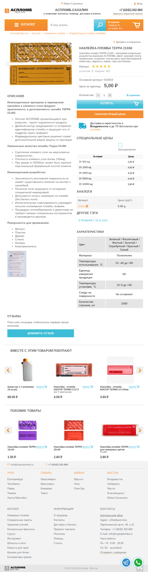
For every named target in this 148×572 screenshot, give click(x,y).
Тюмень (11, 493)
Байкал (79, 472)
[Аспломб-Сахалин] (18, 12)
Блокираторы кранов (19, 557)
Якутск (111, 488)
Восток (112, 472)
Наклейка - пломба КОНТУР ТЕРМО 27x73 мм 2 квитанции (66, 390)
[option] (39, 64)
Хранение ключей (17, 524)
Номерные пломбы (55, 33)
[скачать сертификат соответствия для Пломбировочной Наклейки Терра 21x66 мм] (17, 276)
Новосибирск (48, 479)
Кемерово (46, 488)
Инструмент (14, 538)
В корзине (113, 22)
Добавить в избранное (128, 42)
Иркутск (78, 479)
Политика (59, 533)
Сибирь (46, 472)
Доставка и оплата (90, 14)
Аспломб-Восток (19, 33)
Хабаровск (113, 483)
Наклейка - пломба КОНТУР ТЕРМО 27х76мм (114, 388)
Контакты (63, 14)
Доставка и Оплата (65, 524)
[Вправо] (139, 370)
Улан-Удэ (79, 488)
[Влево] (8, 370)
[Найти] (100, 25)
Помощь (74, 14)
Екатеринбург (15, 479)
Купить (107, 103)
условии (95, 129)
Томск (44, 493)
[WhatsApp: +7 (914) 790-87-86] (138, 562)
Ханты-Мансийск (17, 497)
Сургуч (11, 533)
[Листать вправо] (70, 63)
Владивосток (115, 479)
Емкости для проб (18, 547)
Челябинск (13, 483)
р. (121, 28)
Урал (10, 472)
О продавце (60, 515)
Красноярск (47, 483)
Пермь (11, 488)
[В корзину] (136, 25)
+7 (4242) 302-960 (130, 10)
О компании (50, 14)
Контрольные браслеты (21, 529)
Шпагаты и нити (16, 543)
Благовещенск (115, 493)
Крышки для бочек (18, 552)
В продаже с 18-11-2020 (93, 220)
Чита (77, 483)
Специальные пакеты (19, 520)
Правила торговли (64, 529)
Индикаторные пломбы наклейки (87, 33)
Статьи (58, 543)
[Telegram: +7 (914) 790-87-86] (126, 562)
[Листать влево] (8, 63)
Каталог (36, 33)
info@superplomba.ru (22, 464)
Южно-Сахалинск (117, 497)
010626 (81, 206)
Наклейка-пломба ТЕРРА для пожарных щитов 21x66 (114, 450)
